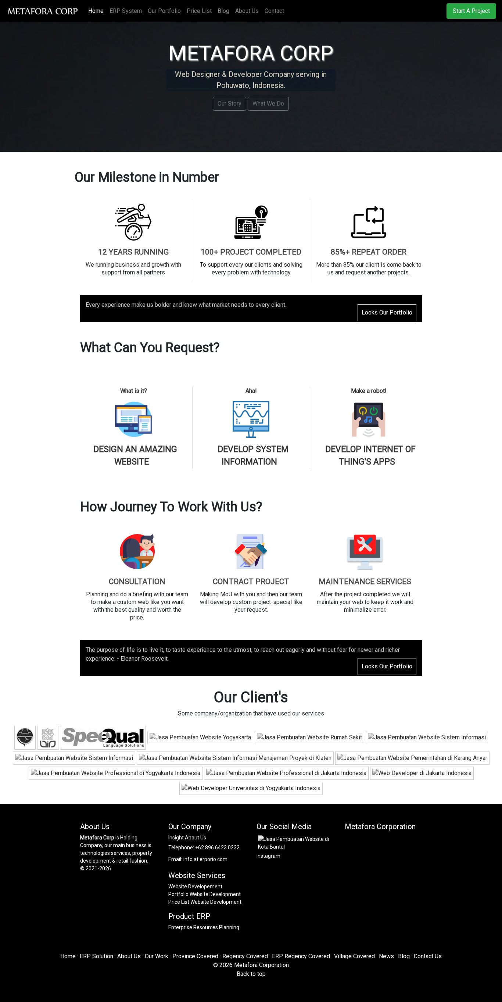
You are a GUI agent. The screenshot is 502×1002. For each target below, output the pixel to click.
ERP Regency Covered (301, 956)
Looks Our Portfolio (387, 312)
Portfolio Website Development (204, 894)
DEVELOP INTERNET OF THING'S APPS (370, 455)
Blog (223, 10)
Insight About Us (187, 838)
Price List (199, 10)
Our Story (229, 103)
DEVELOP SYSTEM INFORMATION (253, 455)
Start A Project (471, 10)
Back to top (251, 973)
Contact (274, 10)
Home (97, 10)
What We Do (268, 103)
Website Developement (195, 886)
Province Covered (195, 956)
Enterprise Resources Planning (203, 927)
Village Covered (354, 956)
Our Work (156, 956)
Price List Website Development (204, 902)
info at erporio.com (205, 859)
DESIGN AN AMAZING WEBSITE (135, 455)
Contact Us (428, 956)
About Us (247, 10)
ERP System (126, 10)
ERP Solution (96, 956)
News (386, 956)
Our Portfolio (164, 10)
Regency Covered (245, 956)
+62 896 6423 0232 (217, 847)
